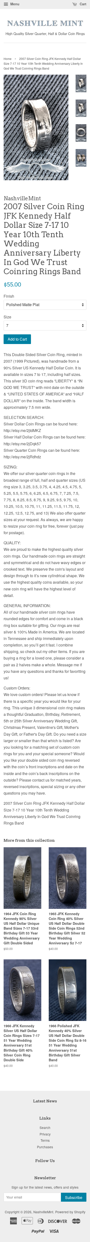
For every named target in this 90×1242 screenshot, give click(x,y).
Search (45, 1127)
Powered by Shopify (70, 1211)
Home (8, 59)
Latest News (45, 1101)
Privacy (45, 1134)
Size (7, 317)
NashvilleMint (43, 1211)
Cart (82, 3)
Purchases (45, 1146)
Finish (9, 296)
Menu (14, 3)
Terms (45, 1140)
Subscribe (73, 1197)
